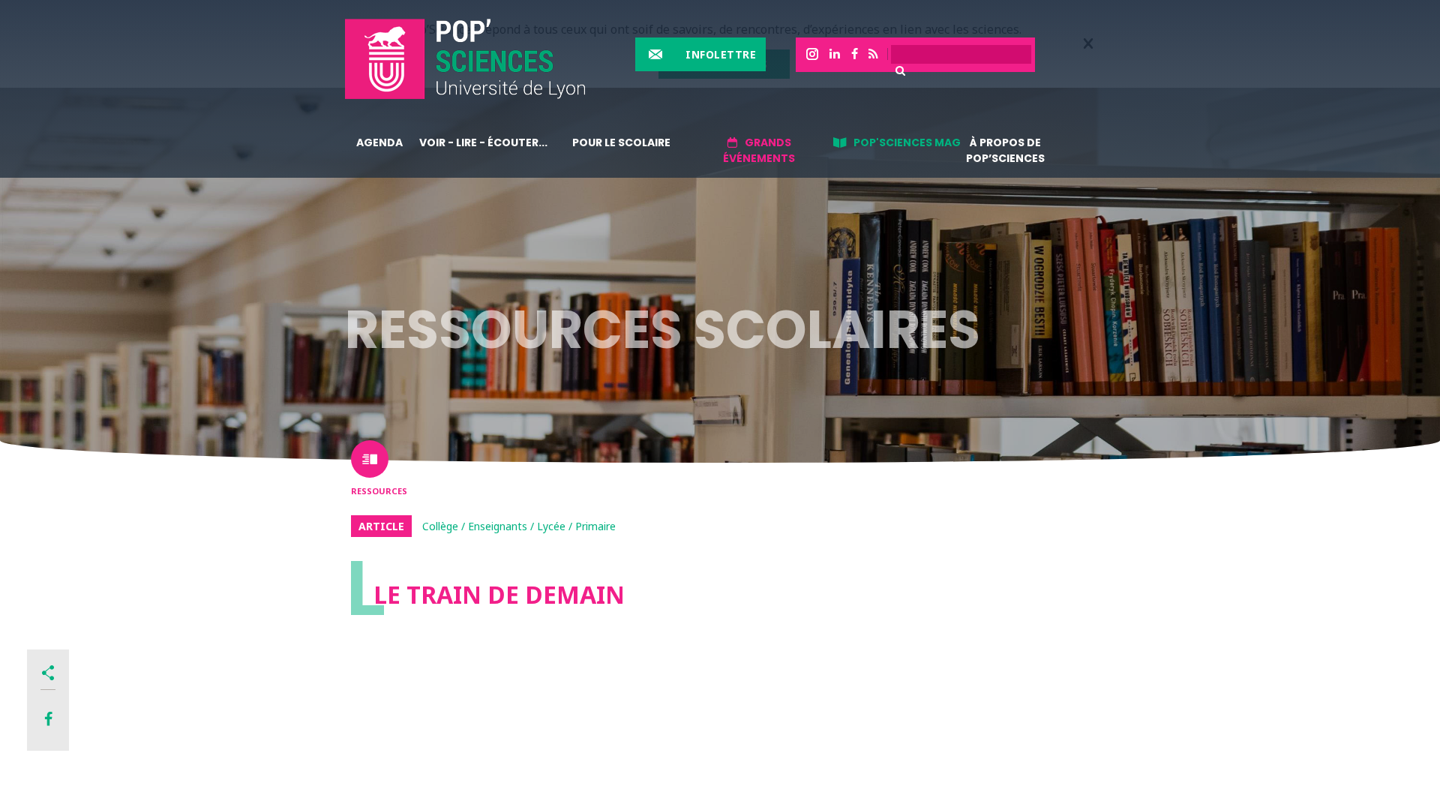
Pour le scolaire (621, 142)
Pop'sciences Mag (907, 142)
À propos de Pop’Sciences (1005, 150)
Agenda (379, 142)
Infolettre (721, 54)
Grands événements (759, 150)
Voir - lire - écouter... (483, 142)
